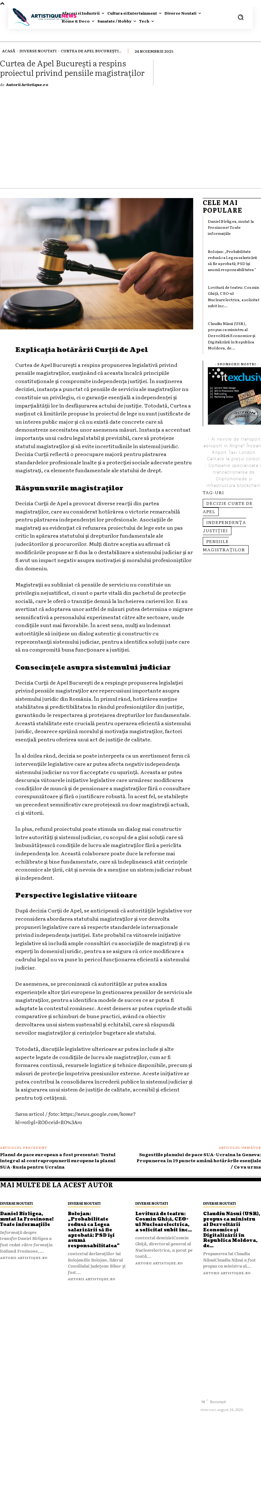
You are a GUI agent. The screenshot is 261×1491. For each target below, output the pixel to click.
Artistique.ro (140, 1482)
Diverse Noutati (38, 51)
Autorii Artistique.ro (27, 84)
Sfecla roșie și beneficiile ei (152, 1327)
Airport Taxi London (233, 452)
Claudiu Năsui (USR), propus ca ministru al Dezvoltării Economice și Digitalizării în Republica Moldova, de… (231, 336)
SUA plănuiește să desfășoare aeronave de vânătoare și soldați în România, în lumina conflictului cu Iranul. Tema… (164, 1378)
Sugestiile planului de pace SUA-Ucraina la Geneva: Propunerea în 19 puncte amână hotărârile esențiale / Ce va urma (199, 1160)
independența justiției (224, 526)
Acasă (8, 51)
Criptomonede (231, 478)
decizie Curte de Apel (228, 507)
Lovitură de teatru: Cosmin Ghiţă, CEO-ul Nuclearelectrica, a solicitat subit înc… (233, 296)
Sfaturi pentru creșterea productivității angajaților (154, 1347)
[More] (254, 72)
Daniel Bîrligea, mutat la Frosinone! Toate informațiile (231, 227)
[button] (240, 17)
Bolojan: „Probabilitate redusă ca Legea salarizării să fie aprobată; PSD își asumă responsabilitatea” (232, 260)
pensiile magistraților (224, 545)
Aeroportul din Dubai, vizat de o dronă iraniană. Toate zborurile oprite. (164, 1409)
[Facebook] (206, 1390)
